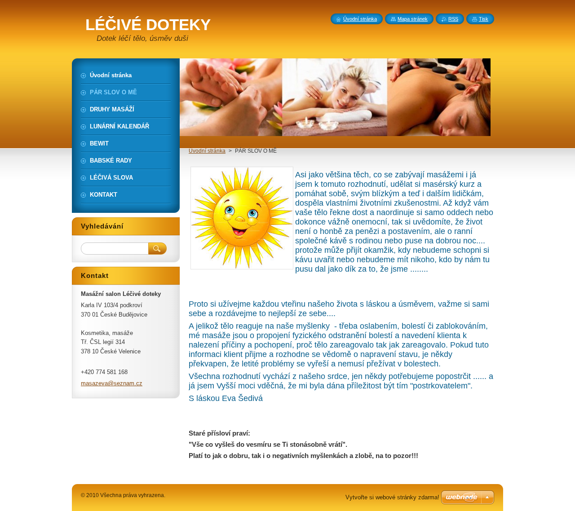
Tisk (483, 19)
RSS (453, 19)
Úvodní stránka (207, 151)
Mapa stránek (413, 19)
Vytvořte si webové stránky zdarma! (392, 497)
